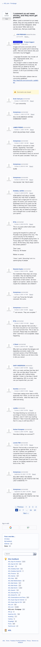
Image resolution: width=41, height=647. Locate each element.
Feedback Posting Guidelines (18, 640)
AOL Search (12, 590)
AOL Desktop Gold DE (15, 571)
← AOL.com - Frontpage (9, 3)
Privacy (29, 640)
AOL (9, 630)
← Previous (19, 507)
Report (32, 101)
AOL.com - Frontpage (15, 609)
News (6, 546)
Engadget (11, 621)
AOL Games (12, 576)
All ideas (7, 539)
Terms (7, 640)
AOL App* (11, 566)
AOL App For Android (14, 561)
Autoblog (11, 616)
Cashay (10, 619)
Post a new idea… (9, 536)
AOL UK (10, 604)
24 (31, 510)
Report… (26, 36)
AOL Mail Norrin (13, 588)
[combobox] (19, 554)
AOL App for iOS (13, 564)
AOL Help (11, 578)
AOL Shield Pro (13, 595)
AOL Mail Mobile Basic (15, 581)
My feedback (8, 541)
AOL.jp (10, 612)
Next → (26, 513)
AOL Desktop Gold (13, 569)
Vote (6, 19)
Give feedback (13, 559)
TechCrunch (12, 626)
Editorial (6, 543)
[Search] (35, 553)
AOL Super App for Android (16, 600)
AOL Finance (12, 573)
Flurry (10, 624)
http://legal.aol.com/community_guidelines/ (25, 81)
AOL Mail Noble (13, 583)
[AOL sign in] (28, 527)
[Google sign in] (10, 527)
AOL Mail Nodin (13, 585)
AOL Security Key (13, 592)
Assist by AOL (12, 614)
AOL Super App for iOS (15, 602)
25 (35, 510)
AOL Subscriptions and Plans (17, 597)
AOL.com (11, 607)
